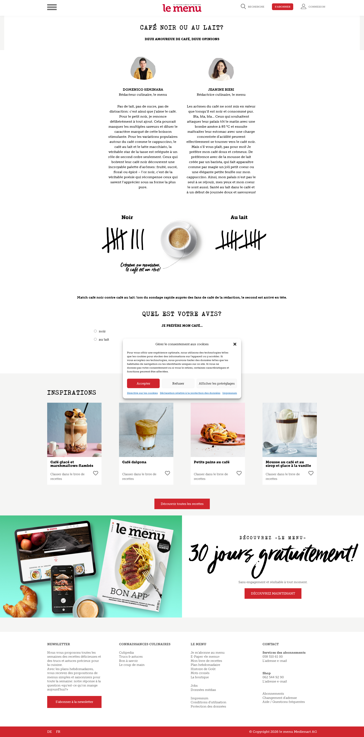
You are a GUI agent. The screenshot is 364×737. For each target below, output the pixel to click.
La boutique (200, 677)
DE (49, 732)
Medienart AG (305, 732)
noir (102, 331)
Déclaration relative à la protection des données (190, 393)
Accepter (143, 383)
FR (58, 732)
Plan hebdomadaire (205, 665)
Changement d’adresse (279, 698)
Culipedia (126, 653)
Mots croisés (200, 673)
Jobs (194, 686)
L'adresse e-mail (274, 661)
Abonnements (273, 694)
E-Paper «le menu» (205, 657)
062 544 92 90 (273, 677)
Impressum (229, 393)
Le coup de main (132, 665)
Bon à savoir (128, 661)
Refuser (178, 383)
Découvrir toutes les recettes (182, 504)
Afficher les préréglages (217, 383)
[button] (235, 344)
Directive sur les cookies (142, 393)
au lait (104, 339)
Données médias (203, 690)
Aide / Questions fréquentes (283, 702)
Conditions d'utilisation (208, 702)
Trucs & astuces (131, 657)
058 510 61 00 (272, 657)
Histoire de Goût (203, 669)
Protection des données (208, 706)
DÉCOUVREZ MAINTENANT (273, 593)
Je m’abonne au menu (208, 653)
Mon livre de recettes (206, 661)
